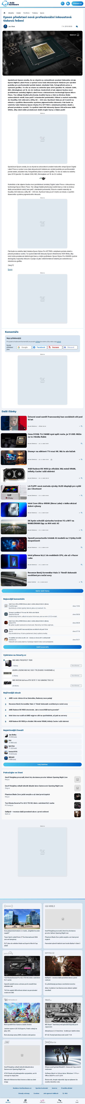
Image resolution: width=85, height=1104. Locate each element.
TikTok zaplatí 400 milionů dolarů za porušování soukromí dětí (20, 991)
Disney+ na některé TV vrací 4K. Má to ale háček (51, 451)
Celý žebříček (43, 764)
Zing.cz (7, 788)
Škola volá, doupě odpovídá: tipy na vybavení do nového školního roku (61, 1081)
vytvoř (59, 341)
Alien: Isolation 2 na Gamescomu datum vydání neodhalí (61, 989)
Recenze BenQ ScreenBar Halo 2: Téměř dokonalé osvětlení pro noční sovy (52, 574)
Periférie (26, 13)
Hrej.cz (7, 779)
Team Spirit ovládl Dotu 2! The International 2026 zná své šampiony (21, 938)
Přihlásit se (77, 3)
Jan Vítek (11, 26)
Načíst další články (42, 591)
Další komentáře (42, 647)
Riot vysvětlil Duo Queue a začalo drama (18, 1024)
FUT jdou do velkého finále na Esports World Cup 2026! (21, 945)
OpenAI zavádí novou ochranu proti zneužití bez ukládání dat (20, 985)
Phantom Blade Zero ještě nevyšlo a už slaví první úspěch (27, 794)
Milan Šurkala (32, 426)
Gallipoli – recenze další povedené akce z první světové (27, 812)
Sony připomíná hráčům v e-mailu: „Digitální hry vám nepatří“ (22, 932)
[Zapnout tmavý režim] (68, 3)
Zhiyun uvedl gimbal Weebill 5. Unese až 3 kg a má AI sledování (63, 1068)
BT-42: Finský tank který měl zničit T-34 (58, 1035)
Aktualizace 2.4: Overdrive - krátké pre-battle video (62, 1031)
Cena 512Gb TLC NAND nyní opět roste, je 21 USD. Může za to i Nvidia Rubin (54, 435)
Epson (42, 13)
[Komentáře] (76, 27)
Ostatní (18, 13)
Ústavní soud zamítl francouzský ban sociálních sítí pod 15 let (55, 418)
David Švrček (32, 582)
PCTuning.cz (9, 805)
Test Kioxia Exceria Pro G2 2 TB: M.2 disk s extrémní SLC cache (29, 803)
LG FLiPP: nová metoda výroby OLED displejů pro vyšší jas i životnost (54, 487)
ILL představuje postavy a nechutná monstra (60, 984)
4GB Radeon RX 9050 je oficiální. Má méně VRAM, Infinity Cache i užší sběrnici (52, 470)
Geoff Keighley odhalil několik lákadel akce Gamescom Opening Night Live (34, 786)
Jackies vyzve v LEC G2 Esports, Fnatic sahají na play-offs (20, 1030)
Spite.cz (7, 814)
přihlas (38, 341)
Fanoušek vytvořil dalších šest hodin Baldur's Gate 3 (62, 943)
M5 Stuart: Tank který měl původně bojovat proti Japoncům (61, 1026)
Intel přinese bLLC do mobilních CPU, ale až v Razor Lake (53, 556)
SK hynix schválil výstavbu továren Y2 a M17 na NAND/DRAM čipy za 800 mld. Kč (51, 522)
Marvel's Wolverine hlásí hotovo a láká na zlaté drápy (20, 1081)
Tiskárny (35, 13)
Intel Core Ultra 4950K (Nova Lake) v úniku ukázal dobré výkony (52, 504)
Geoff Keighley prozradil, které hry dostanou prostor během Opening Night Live (36, 777)
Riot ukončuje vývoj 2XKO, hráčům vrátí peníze (19, 1035)
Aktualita (11, 13)
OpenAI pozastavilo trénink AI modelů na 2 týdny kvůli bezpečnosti (54, 539)
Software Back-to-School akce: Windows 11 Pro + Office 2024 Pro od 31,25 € (62, 1074)
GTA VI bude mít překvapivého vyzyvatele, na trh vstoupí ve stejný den (20, 1074)
